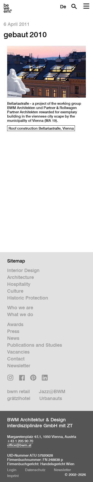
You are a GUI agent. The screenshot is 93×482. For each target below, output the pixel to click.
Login (11, 470)
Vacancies (18, 352)
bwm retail (18, 391)
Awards (15, 324)
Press (13, 331)
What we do (20, 314)
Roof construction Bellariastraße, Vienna (41, 128)
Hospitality (18, 284)
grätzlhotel (18, 398)
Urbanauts (50, 398)
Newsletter (18, 365)
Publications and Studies (34, 345)
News (13, 338)
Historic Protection (27, 298)
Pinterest (33, 377)
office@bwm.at (19, 445)
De (63, 6)
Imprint (13, 475)
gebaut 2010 (25, 34)
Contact (16, 359)
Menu (86, 6)
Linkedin (44, 377)
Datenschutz (35, 470)
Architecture (20, 277)
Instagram (10, 377)
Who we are (20, 307)
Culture (15, 291)
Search (74, 6)
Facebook (22, 377)
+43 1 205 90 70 (20, 441)
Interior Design (23, 270)
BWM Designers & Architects (8, 8)
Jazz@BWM (52, 391)
